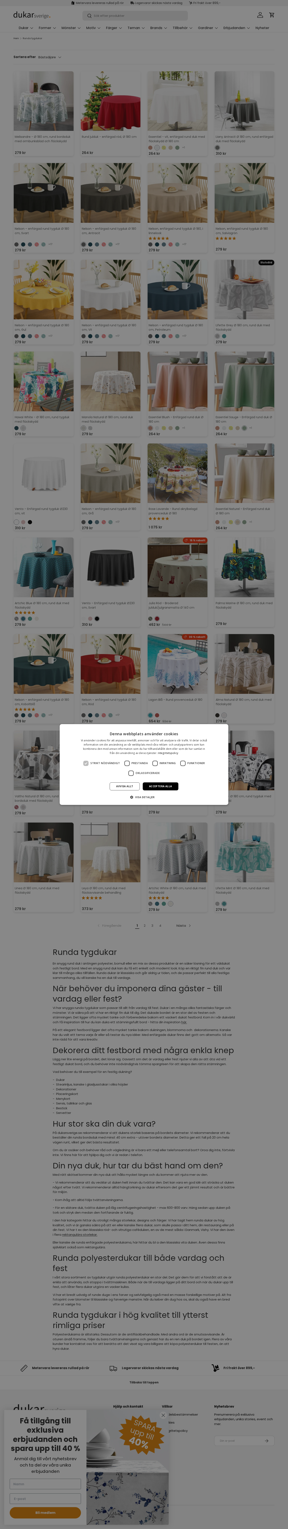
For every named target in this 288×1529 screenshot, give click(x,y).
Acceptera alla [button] (160, 786)
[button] (144, 797)
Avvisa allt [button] (124, 786)
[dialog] (144, 764)
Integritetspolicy (168, 753)
